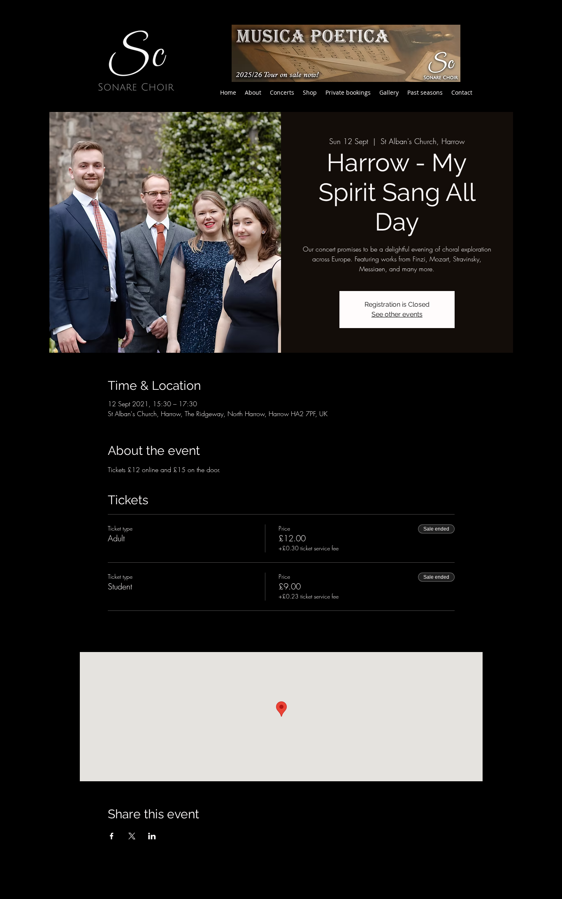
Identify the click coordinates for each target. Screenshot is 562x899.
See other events (397, 314)
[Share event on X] (132, 836)
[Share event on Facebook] (112, 836)
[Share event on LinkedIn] (152, 836)
